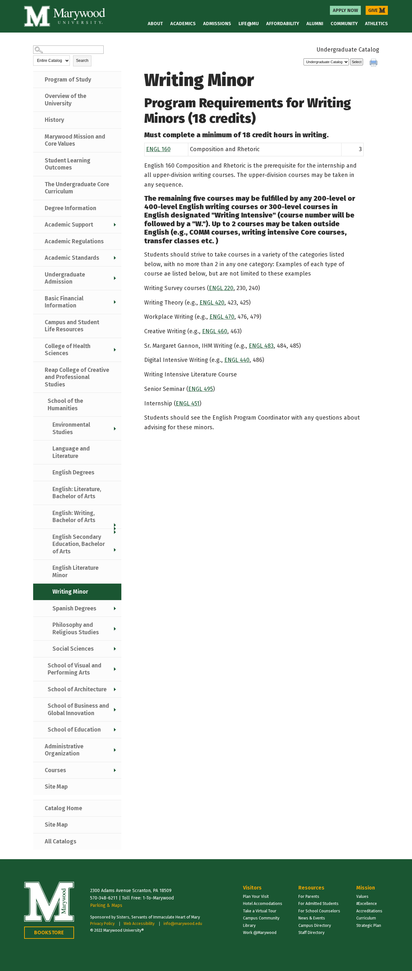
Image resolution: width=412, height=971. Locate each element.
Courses (55, 770)
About (155, 23)
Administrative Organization (64, 750)
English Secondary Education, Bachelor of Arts (78, 544)
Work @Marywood (259, 932)
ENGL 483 (261, 345)
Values (362, 896)
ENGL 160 (158, 149)
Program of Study (68, 79)
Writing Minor (70, 591)
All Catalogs (60, 841)
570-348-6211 (103, 898)
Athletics (376, 23)
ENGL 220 (221, 288)
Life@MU (249, 23)
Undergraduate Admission (65, 278)
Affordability (282, 23)
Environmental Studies (71, 428)
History (54, 119)
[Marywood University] (64, 16)
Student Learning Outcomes (67, 164)
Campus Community (261, 918)
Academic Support (69, 224)
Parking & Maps (106, 905)
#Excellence (366, 903)
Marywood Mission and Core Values (75, 140)
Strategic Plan (368, 925)
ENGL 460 (214, 331)
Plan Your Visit (256, 896)
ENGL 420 (212, 302)
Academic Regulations (74, 241)
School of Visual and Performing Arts (74, 669)
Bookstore (49, 932)
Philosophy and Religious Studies (75, 628)
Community (344, 23)
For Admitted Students (318, 903)
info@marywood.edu (183, 923)
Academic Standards (72, 257)
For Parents (308, 896)
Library (249, 925)
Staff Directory (311, 932)
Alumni (314, 23)
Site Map (56, 786)
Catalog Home (63, 808)
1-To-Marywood (158, 898)
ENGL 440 (236, 360)
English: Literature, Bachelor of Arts (76, 493)
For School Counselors (319, 910)
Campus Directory (314, 925)
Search (82, 60)
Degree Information (70, 208)
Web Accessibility (139, 923)
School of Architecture (77, 689)
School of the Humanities (65, 404)
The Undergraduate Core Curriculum (77, 188)
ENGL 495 (200, 389)
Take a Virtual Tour (259, 910)
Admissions (217, 23)
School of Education (74, 729)
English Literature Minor (75, 571)
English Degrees (73, 472)
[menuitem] (345, 10)
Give (376, 10)
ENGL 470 (222, 316)
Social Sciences (73, 648)
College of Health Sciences (67, 350)
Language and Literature (71, 452)
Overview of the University (65, 99)
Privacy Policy (102, 923)
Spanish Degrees (74, 608)
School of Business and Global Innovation (78, 709)
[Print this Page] (374, 63)
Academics (183, 23)
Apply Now (345, 10)
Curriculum (366, 918)
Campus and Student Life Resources (72, 326)
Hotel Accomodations (262, 903)
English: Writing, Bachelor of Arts (73, 517)
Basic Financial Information (64, 302)
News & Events (311, 918)
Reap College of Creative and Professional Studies (77, 377)
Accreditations (369, 910)
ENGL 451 (188, 403)
